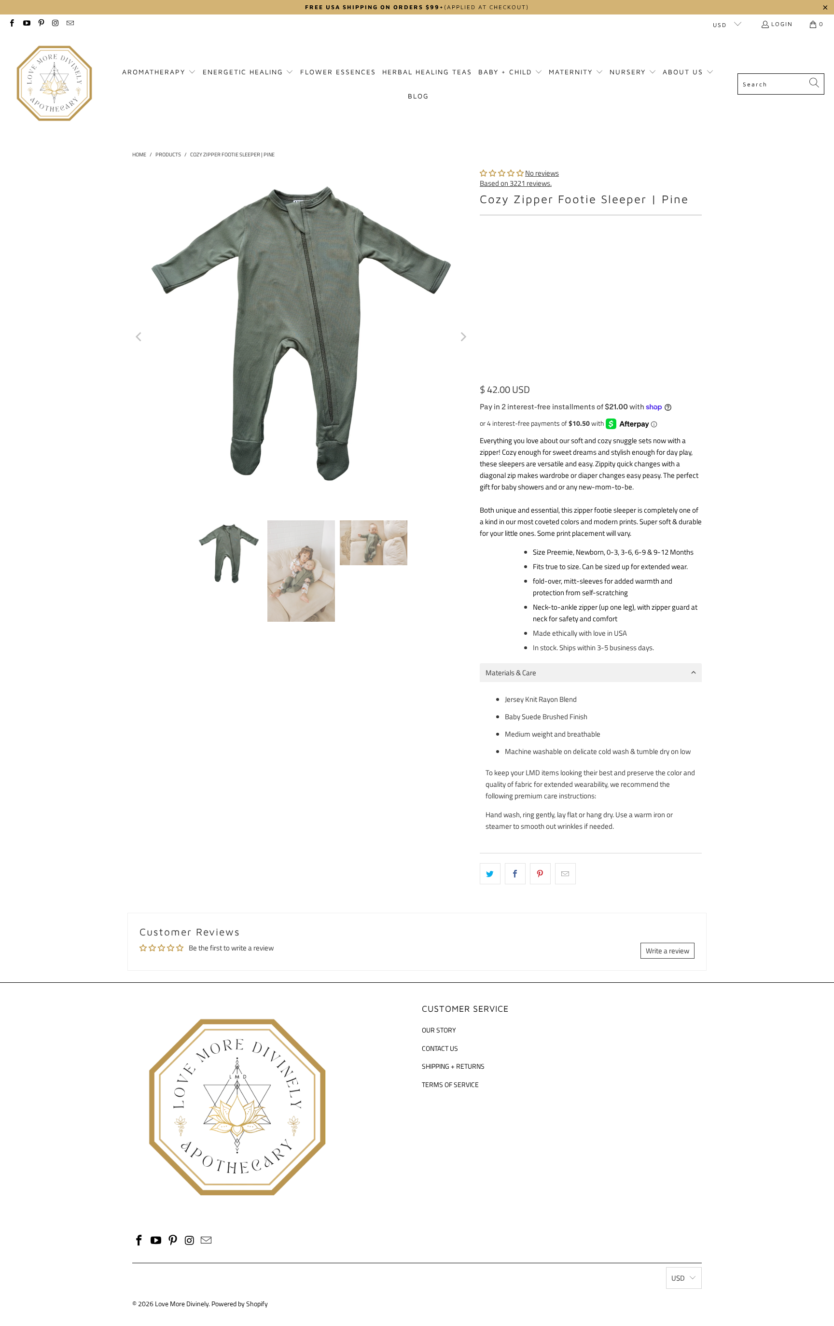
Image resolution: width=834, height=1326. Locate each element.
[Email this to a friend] (565, 873)
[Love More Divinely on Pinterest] (41, 24)
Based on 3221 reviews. (516, 183)
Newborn (539, 254)
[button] (159, 72)
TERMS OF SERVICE (450, 1084)
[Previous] (139, 337)
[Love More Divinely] (54, 84)
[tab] (591, 672)
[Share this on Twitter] (490, 873)
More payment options (647, 377)
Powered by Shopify (239, 1303)
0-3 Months (586, 254)
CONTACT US (440, 1048)
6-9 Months (502, 280)
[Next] (463, 337)
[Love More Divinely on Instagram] (55, 24)
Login (782, 24)
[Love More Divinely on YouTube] (26, 24)
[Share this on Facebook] (515, 873)
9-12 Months (554, 280)
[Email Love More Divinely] (70, 24)
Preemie (497, 254)
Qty (484, 308)
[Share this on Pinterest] (540, 873)
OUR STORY (439, 1030)
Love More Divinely (181, 1303)
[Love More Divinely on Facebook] (11, 24)
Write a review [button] (667, 950)
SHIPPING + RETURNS (453, 1066)
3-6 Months (635, 254)
